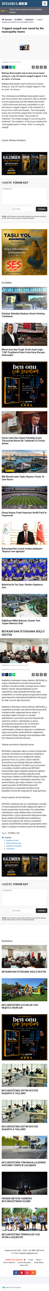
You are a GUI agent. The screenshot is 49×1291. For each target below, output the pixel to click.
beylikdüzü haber (12, 840)
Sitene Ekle (24, 1265)
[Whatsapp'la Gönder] (13, 67)
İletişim (38, 1260)
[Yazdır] (33, 67)
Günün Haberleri (9, 1263)
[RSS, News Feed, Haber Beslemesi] (33, 1272)
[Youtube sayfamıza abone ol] (21, 1272)
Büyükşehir (29, 20)
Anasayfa (8, 20)
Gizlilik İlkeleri (39, 1263)
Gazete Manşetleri (24, 1263)
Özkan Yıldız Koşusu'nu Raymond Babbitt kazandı (25, 10)
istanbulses (10, 849)
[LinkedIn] (10, 67)
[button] (37, 67)
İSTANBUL (18, 20)
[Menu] (45, 3)
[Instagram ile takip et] (27, 1272)
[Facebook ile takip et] (16, 1272)
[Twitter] (6, 67)
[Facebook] (3, 67)
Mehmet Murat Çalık (13, 843)
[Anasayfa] (24, 1260)
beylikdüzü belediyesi (14, 846)
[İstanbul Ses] (15, 3)
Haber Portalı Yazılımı (13, 1287)
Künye (31, 1260)
